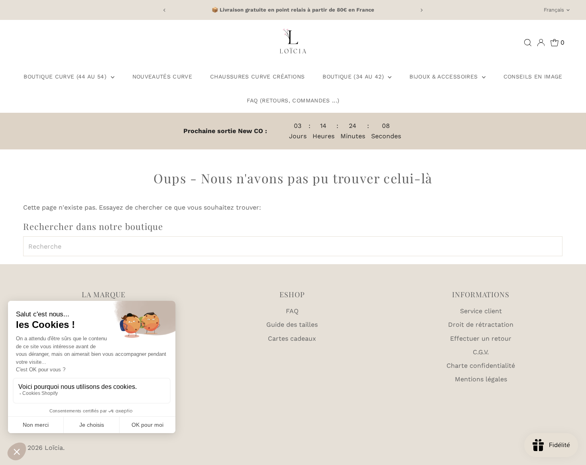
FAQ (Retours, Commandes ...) (293, 100)
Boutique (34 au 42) (354, 76)
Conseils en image (532, 76)
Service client (481, 311)
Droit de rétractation (480, 324)
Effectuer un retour (480, 338)
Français (554, 10)
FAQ (292, 311)
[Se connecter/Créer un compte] (541, 42)
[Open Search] (527, 42)
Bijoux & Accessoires (444, 76)
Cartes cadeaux (292, 338)
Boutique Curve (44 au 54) (66, 76)
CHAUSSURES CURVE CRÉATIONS (257, 76)
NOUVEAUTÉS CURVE (162, 76)
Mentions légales (481, 379)
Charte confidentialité (480, 365)
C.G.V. (481, 352)
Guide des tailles (292, 324)
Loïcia (54, 447)
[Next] (422, 10)
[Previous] (164, 10)
